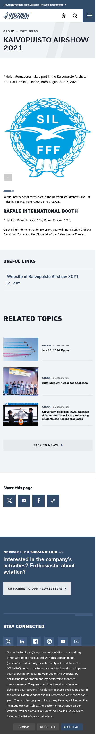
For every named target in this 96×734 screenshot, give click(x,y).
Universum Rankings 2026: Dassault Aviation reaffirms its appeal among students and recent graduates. (65, 415)
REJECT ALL (48, 727)
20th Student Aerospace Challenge (65, 383)
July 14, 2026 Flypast (56, 350)
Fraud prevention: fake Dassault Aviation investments (33, 4)
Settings (24, 727)
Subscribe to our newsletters (35, 588)
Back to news (46, 445)
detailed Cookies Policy (60, 711)
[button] (48, 138)
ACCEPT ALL (72, 727)
